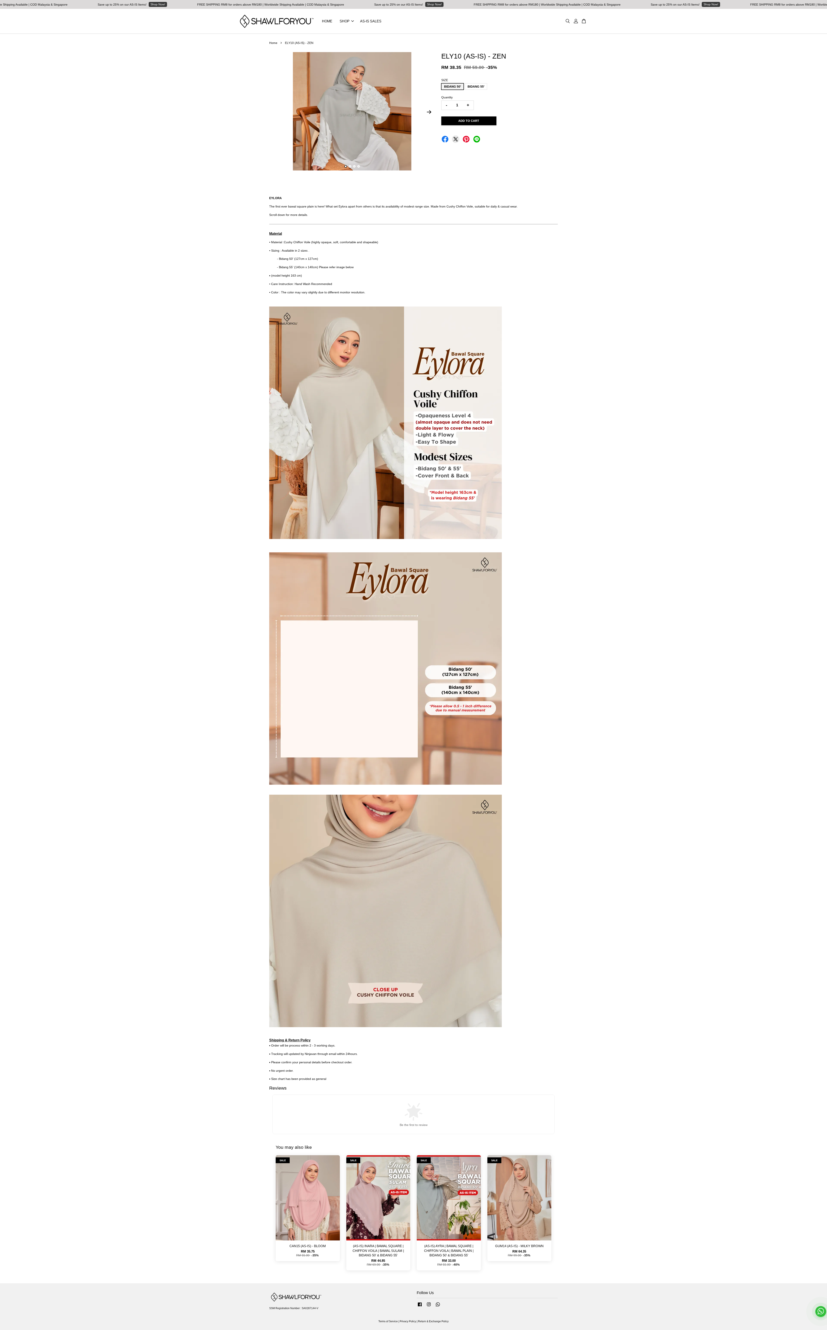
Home (273, 43)
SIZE (444, 80)
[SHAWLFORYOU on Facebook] (420, 1306)
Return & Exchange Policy (433, 1321)
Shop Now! (32, 4)
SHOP (345, 21)
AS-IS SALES (370, 21)
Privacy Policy (408, 1321)
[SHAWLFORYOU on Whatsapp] (438, 1306)
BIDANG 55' (476, 86)
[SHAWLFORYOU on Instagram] (429, 1306)
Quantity (447, 97)
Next (429, 112)
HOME (327, 21)
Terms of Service (388, 1321)
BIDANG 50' (452, 86)
